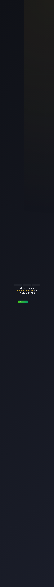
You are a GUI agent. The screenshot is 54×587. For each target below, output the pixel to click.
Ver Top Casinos (23, 301)
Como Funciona (32, 301)
